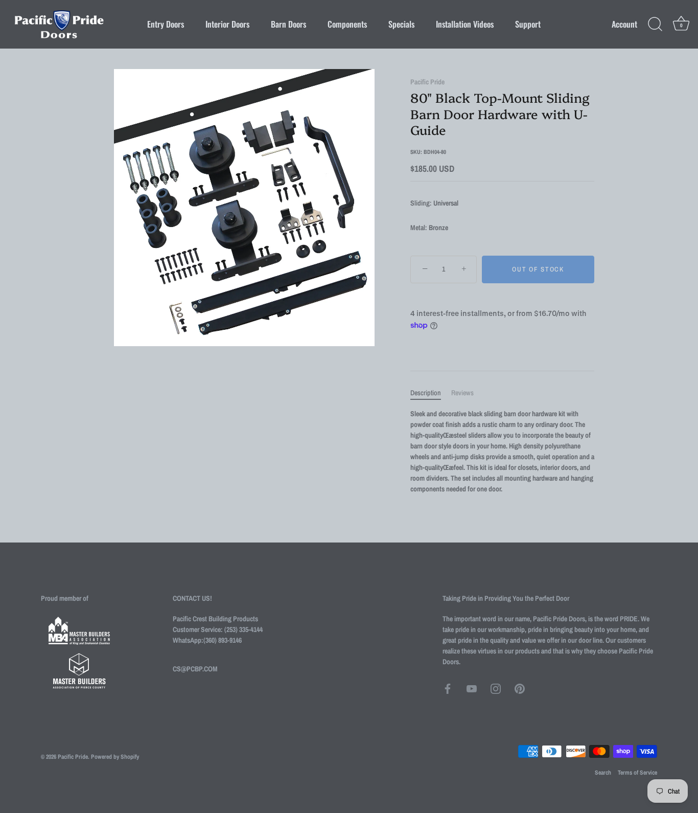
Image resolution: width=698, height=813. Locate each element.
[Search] (655, 24)
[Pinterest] (520, 688)
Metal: (418, 227)
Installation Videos (465, 24)
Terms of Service (637, 773)
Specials (401, 24)
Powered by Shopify (115, 757)
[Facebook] (448, 688)
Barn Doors (288, 24)
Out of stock (538, 269)
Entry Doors (165, 24)
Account (624, 24)
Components (347, 24)
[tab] (430, 393)
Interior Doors (227, 24)
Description (425, 392)
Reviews (462, 392)
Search (603, 773)
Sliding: (421, 203)
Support (528, 24)
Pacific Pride (427, 81)
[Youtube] (472, 688)
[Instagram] (496, 688)
